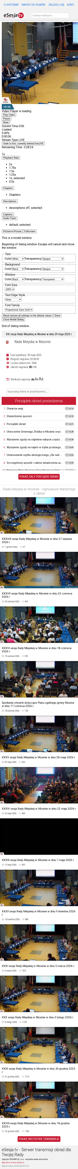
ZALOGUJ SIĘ (56, 4)
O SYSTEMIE (11, 4)
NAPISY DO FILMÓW (33, 4)
